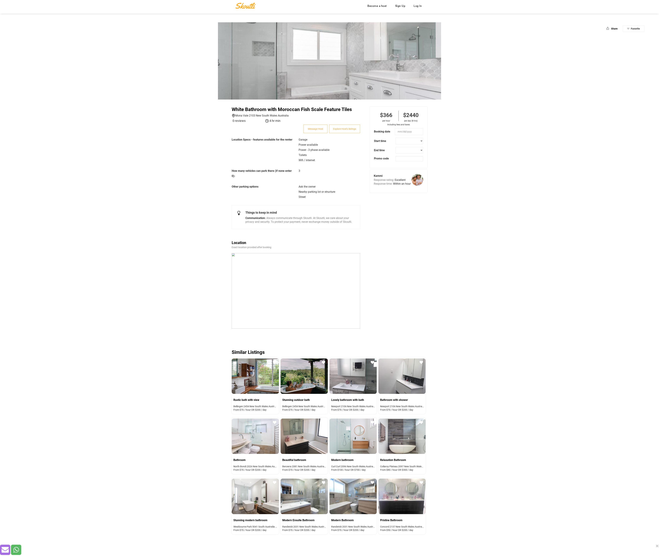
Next (273, 375)
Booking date (382, 131)
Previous (237, 375)
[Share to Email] (5, 550)
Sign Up (400, 6)
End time (379, 150)
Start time (380, 141)
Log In (418, 6)
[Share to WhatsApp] (16, 550)
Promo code (381, 158)
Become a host (377, 6)
